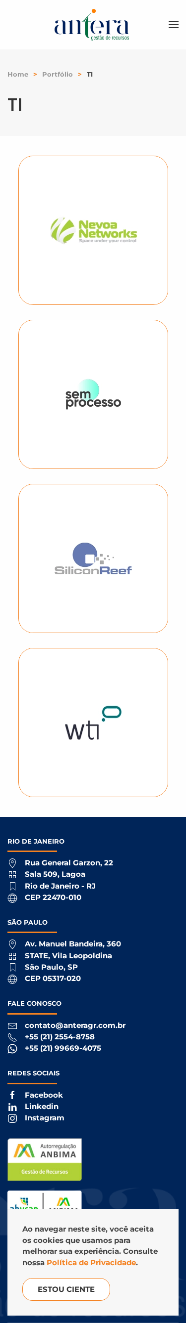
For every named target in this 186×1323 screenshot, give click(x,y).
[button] (174, 24)
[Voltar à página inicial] (93, 24)
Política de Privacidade (91, 1262)
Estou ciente (66, 1289)
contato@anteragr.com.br (75, 1025)
